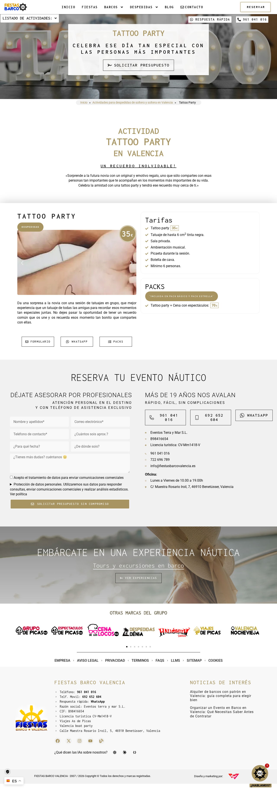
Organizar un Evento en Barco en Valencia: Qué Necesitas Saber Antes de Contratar (222, 712)
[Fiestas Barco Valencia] (15, 7)
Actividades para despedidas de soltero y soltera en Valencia (132, 102)
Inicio (68, 7)
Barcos (111, 7)
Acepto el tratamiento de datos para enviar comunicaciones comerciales (69, 478)
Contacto (194, 7)
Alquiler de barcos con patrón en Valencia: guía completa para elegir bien (220, 696)
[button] (22, 263)
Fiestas (90, 7)
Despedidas (141, 7)
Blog (169, 7)
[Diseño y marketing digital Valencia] (233, 776)
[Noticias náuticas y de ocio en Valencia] (101, 741)
